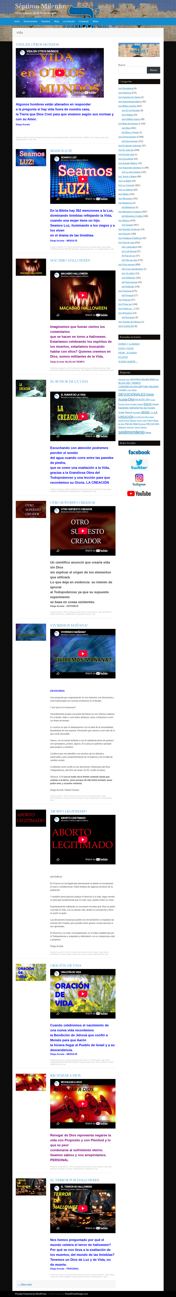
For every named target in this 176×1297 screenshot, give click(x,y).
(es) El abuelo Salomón (129, 146)
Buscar (121, 65)
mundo (80, 1277)
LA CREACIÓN (62, 491)
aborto (106, 952)
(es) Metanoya (125, 203)
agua (109, 489)
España (152, 400)
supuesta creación (84, 614)
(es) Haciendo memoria (129, 168)
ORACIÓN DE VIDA (65, 966)
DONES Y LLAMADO (129, 344)
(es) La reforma (125, 190)
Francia (84, 954)
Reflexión (122, 427)
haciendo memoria (128, 407)
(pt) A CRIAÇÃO (126, 326)
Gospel (155, 404)
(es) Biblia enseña (127, 106)
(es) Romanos (125, 313)
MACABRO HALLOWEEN (70, 260)
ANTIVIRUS (106, 612)
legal (90, 954)
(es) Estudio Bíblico (127, 163)
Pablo (145, 420)
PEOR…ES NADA (127, 353)
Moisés (104, 1062)
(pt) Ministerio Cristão (132, 216)
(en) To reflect (128, 273)
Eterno (148, 403)
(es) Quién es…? (126, 308)
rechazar (69, 1169)
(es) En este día (126, 150)
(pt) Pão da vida (129, 260)
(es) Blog (126, 128)
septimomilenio (21, 140)
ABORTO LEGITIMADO (68, 811)
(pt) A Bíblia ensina (131, 119)
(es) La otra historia (131, 172)
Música (133, 421)
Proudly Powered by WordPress (30, 1294)
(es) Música (124, 220)
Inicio (17, 21)
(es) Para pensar (126, 264)
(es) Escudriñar (125, 159)
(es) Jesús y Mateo (127, 176)
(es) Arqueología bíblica (129, 101)
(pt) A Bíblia (127, 115)
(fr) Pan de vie (128, 256)
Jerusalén (136, 413)
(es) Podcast (124, 300)
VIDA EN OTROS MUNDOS (37, 45)
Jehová (98, 1062)
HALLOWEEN (86, 370)
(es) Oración (124, 234)
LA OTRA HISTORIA (141, 417)
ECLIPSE (123, 357)
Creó (92, 137)
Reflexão (130, 427)
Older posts (25, 1284)
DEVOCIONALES (56, 798)
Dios (107, 137)
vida (34, 140)
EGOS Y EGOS (126, 348)
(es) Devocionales (94, 796)
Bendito (145, 379)
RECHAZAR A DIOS (65, 1076)
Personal (53, 1169)
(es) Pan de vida (126, 242)
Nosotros (45, 21)
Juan (151, 412)
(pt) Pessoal (127, 295)
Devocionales (30, 21)
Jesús (145, 412)
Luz (96, 249)
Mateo (151, 417)
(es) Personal (98, 1167)
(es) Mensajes (96, 247)
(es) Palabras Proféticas (130, 238)
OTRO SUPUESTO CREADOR (72, 503)
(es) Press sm (125, 304)
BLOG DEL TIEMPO (81, 137)
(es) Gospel (127, 225)
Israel (86, 798)
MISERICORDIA (123, 420)
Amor (128, 379)
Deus (134, 390)
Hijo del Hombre (147, 408)
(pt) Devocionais (130, 141)
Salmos (137, 427)
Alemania (122, 379)
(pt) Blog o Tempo (130, 132)
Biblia (95, 21)
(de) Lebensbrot (129, 247)
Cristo (129, 390)
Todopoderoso (86, 491)
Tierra (30, 140)
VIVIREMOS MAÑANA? (68, 626)
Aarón (107, 1060)
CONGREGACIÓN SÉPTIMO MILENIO (64, 249)
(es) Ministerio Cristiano (129, 212)
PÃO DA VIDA (152, 424)
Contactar (84, 21)
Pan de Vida (131, 424)
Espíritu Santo (124, 404)
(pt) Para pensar (129, 282)
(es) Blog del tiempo (61, 137)
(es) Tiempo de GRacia (129, 322)
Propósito (61, 1169)
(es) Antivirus (92, 612)
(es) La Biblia (124, 181)
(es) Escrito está (126, 154)
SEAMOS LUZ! (61, 151)
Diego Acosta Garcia (44, 137)
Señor (148, 432)
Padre (149, 421)
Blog (56, 21)
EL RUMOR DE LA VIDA (69, 382)
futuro (81, 798)
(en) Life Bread (129, 251)
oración (110, 1062)
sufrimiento (89, 1169)
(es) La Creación (95, 489)
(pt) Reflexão (128, 286)
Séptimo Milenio (39, 6)
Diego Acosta (100, 137)
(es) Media (123, 194)
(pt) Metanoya (128, 207)
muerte (94, 370)
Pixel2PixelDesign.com (76, 1294)
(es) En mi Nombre (131, 110)
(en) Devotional (125, 88)
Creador (53, 491)
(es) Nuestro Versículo (129, 229)
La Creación (69, 21)
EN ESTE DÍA (142, 399)
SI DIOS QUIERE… (128, 361)
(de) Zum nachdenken (132, 269)
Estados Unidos (136, 404)
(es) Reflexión (128, 278)
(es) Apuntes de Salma (129, 97)
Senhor (144, 427)
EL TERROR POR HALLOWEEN (74, 1180)
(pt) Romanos (128, 317)
